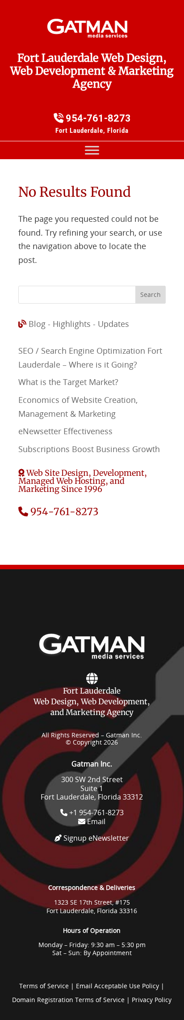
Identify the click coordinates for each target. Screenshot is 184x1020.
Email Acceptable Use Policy (117, 986)
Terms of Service (44, 986)
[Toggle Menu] (92, 150)
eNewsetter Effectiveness (65, 431)
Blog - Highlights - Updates (79, 323)
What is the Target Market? (68, 382)
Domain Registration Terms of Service (68, 999)
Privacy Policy (151, 999)
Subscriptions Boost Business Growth (89, 449)
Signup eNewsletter (95, 838)
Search (150, 294)
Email (95, 821)
